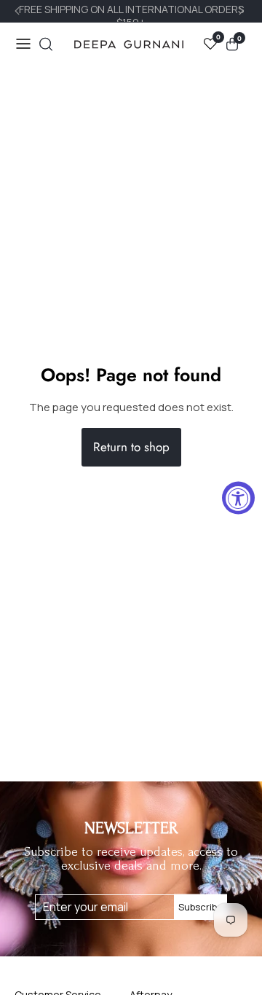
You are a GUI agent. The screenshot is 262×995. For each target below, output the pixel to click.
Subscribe (200, 906)
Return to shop (131, 447)
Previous (19, 11)
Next (243, 11)
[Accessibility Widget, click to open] (238, 497)
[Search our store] (46, 44)
